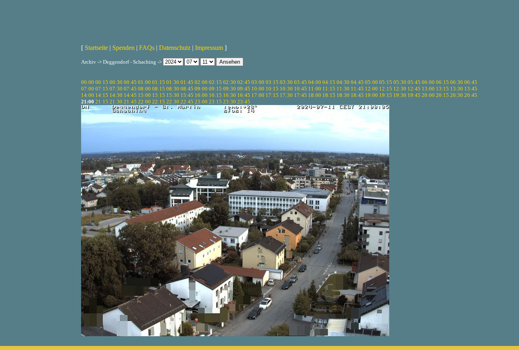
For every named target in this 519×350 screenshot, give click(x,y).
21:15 (101, 102)
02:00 (201, 82)
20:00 (428, 95)
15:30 (172, 95)
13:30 (456, 89)
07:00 (87, 89)
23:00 (201, 102)
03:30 (286, 82)
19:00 (371, 95)
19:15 (385, 95)
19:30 (399, 95)
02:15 (215, 82)
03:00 (257, 82)
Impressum (209, 47)
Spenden (123, 47)
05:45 (413, 82)
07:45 (130, 89)
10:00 (257, 89)
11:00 (314, 89)
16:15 (215, 95)
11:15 (328, 89)
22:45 (186, 102)
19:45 (413, 95)
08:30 (172, 89)
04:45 (357, 82)
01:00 (144, 82)
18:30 (343, 95)
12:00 (371, 89)
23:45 (243, 102)
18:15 (328, 95)
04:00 (314, 82)
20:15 (442, 95)
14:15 (101, 95)
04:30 (343, 82)
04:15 (328, 82)
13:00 (428, 89)
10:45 (300, 89)
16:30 (229, 95)
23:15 (215, 102)
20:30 (456, 95)
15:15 (158, 95)
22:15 (158, 102)
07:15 (101, 89)
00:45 (130, 82)
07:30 (115, 89)
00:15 (101, 82)
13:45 (470, 89)
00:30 (115, 82)
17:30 (286, 95)
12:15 (385, 89)
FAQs (146, 47)
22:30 (172, 102)
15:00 (144, 95)
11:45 (357, 89)
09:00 (201, 89)
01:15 (158, 82)
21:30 (115, 102)
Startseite (96, 47)
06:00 (428, 82)
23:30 (229, 102)
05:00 (371, 82)
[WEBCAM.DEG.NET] (259, 19)
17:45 (300, 95)
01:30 (172, 82)
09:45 (243, 89)
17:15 (272, 95)
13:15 (442, 89)
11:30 (343, 89)
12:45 (413, 89)
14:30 (115, 95)
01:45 (186, 82)
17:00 (257, 95)
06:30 (456, 82)
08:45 (186, 89)
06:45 (470, 82)
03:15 (272, 82)
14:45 (130, 95)
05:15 (385, 82)
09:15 (215, 89)
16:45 (243, 95)
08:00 (144, 89)
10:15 (272, 89)
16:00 (201, 95)
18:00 (314, 95)
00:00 (87, 82)
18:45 (357, 95)
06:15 (442, 82)
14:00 (87, 95)
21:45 (130, 102)
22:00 (144, 102)
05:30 (399, 82)
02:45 (243, 82)
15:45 (186, 95)
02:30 (229, 82)
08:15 (158, 89)
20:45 (470, 95)
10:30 (286, 89)
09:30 (229, 89)
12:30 (399, 89)
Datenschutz (175, 47)
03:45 (300, 82)
